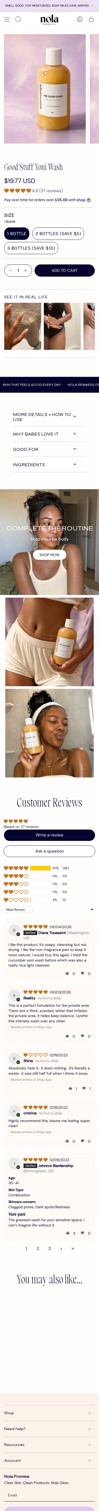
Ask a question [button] (49, 851)
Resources (14, 1444)
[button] (18, 191)
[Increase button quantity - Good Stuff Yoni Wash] (26, 270)
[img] (36, 926)
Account (12, 1460)
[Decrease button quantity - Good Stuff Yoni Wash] (9, 270)
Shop (9, 1413)
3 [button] (49, 1248)
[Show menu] (7, 19)
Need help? (15, 1428)
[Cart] (91, 19)
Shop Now (50, 554)
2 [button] (38, 1248)
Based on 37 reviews (21, 826)
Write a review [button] (49, 835)
